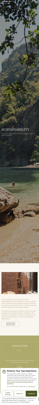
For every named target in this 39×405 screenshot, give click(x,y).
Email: (19, 350)
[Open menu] (29, 3)
